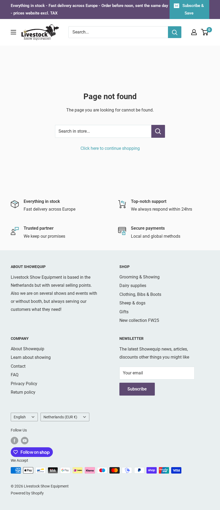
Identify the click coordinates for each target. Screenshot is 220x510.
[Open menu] (13, 32)
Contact (18, 366)
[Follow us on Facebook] (14, 440)
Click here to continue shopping (110, 148)
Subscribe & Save (193, 9)
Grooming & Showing (139, 277)
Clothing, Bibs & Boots (140, 294)
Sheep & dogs (132, 303)
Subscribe (137, 389)
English (20, 417)
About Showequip (27, 348)
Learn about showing (31, 357)
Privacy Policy (24, 383)
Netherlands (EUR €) (60, 417)
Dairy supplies (132, 285)
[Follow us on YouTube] (24, 440)
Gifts (124, 311)
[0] (204, 32)
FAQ (15, 374)
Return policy (23, 392)
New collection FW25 (139, 320)
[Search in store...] (158, 131)
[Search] (174, 32)
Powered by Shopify (27, 493)
